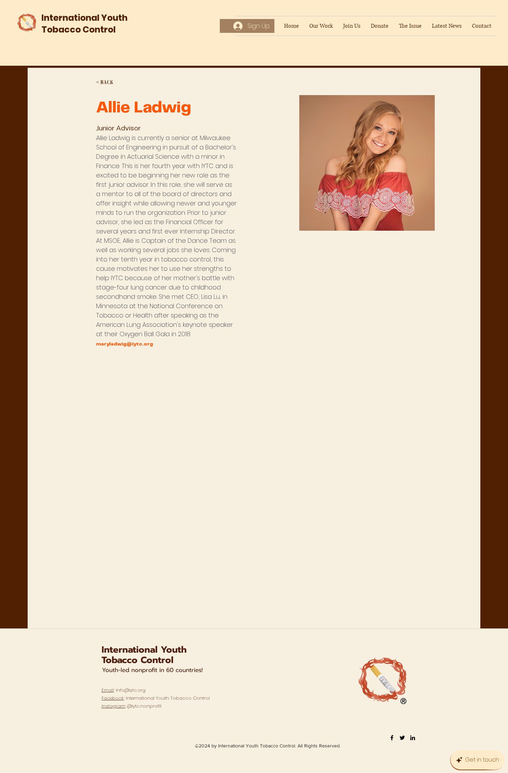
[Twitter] (402, 737)
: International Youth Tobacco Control (156, 698)
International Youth (144, 649)
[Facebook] (391, 737)
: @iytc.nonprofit (131, 706)
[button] (109, 83)
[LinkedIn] (412, 737)
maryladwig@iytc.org (124, 344)
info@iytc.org (130, 690)
